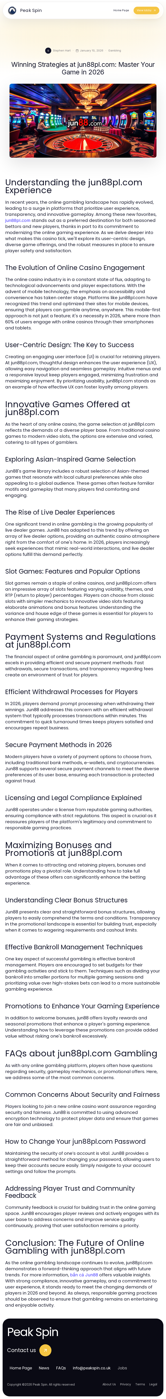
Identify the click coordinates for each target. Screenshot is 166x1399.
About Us (109, 1384)
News (44, 1368)
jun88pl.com (17, 220)
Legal (153, 1384)
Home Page (21, 1368)
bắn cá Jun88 (84, 1274)
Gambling (114, 50)
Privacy (125, 1384)
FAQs (61, 1368)
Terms (140, 1384)
